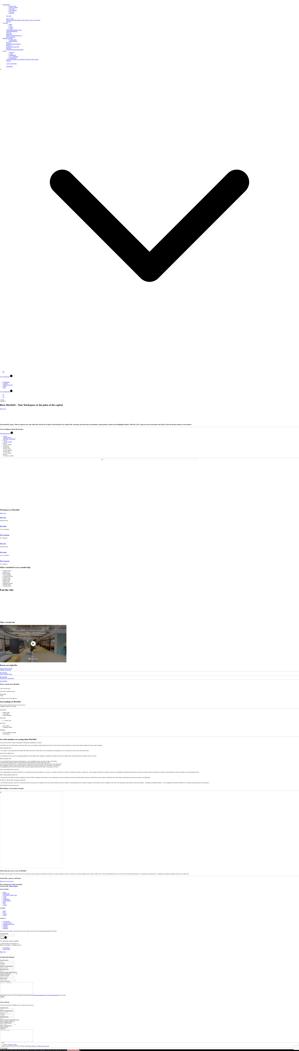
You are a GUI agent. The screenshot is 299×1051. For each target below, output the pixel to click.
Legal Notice (6, 947)
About (4, 51)
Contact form (6, 921)
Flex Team (12, 9)
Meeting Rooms (13, 41)
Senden (2, 996)
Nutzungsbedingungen (53, 995)
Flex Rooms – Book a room (10, 895)
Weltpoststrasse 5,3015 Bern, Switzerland (9, 438)
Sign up (2, 938)
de (3, 371)
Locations (5, 23)
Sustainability (12, 55)
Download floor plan (5, 433)
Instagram (5, 928)
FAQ (4, 387)
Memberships (6, 4)
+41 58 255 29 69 (7, 922)
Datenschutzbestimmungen (39, 995)
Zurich (11, 28)
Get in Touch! (3, 376)
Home (4, 892)
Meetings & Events (8, 38)
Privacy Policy (6, 949)
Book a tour (3, 408)
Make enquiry (13, 886)
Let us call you (9, 881)
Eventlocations (13, 39)
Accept (69, 1050)
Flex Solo (11, 11)
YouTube (5, 927)
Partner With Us (7, 900)
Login (8, 376)
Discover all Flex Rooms (6, 668)
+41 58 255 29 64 (7, 441)
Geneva (11, 27)
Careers (11, 53)
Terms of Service (42, 1046)
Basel (10, 24)
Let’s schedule (4, 1048)
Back (2, 399)
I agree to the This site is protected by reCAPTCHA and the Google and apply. (25, 1045)
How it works (12, 6)
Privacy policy (75, 1050)
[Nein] (79, 1050)
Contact (5, 905)
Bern (10, 25)
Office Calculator (13, 7)
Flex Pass (11, 13)
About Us (11, 52)
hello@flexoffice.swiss (8, 924)
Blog (4, 902)
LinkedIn (5, 925)
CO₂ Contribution (13, 56)
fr (3, 372)
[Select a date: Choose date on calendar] (15, 1024)
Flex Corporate (13, 10)
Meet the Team (13, 58)
